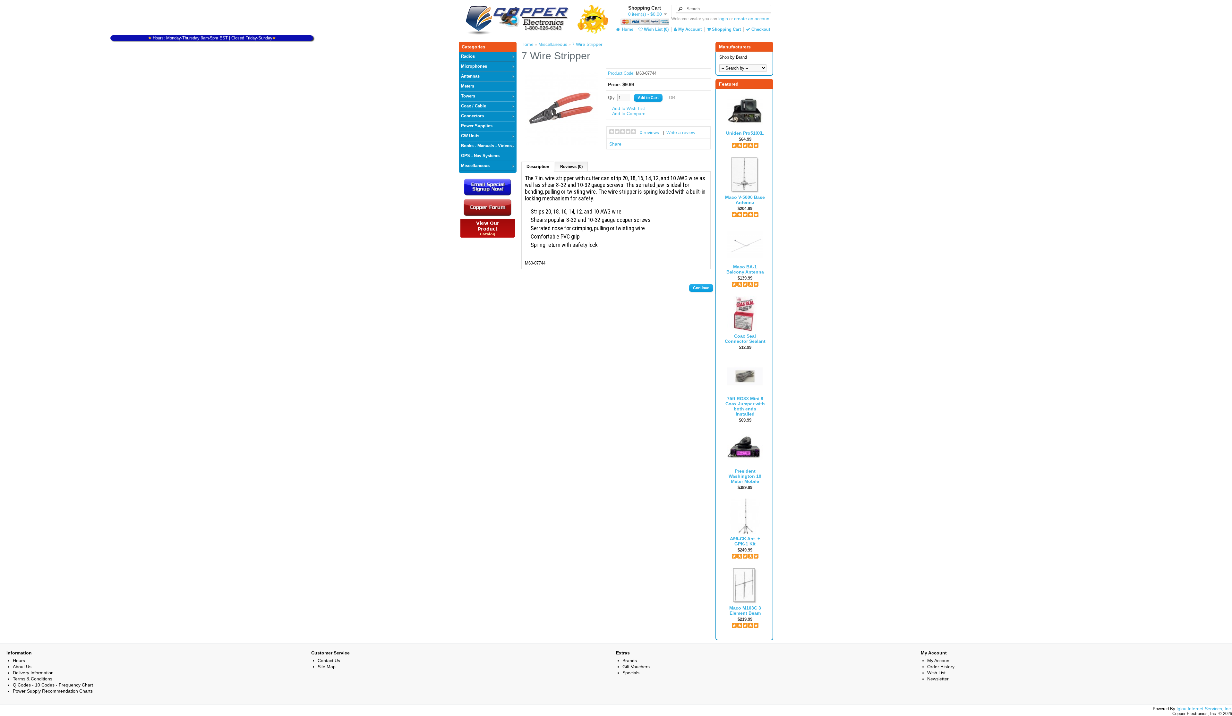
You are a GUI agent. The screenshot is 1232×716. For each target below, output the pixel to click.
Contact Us (329, 660)
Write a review (680, 132)
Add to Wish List (628, 108)
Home (626, 29)
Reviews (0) (571, 166)
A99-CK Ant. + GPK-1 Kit (745, 541)
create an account (752, 18)
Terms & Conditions (32, 678)
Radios (468, 56)
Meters (467, 86)
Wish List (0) (656, 29)
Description (537, 166)
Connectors (472, 116)
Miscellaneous (475, 165)
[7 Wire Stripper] (561, 143)
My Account (689, 29)
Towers (468, 96)
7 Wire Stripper (587, 44)
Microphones (474, 66)
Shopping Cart (726, 29)
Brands (629, 660)
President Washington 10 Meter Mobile (745, 476)
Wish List (936, 672)
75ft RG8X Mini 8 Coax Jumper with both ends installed (745, 406)
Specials (630, 672)
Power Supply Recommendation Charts (53, 691)
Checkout (760, 29)
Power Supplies (476, 125)
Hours (19, 660)
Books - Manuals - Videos (486, 145)
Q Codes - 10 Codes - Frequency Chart (53, 684)
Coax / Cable (473, 106)
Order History (940, 666)
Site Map (327, 666)
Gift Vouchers (636, 666)
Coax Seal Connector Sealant (745, 338)
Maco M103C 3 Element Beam (745, 610)
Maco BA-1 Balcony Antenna (745, 269)
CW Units (470, 135)
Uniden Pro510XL (745, 133)
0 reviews (649, 132)
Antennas (470, 76)
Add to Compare (629, 113)
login (723, 18)
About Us (22, 666)
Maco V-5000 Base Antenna (745, 200)
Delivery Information (33, 672)
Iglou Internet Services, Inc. (1204, 708)
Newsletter (938, 678)
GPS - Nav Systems (480, 155)
